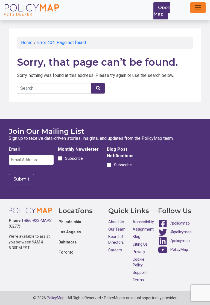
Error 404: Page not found (61, 42)
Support (140, 272)
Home (27, 42)
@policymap (181, 232)
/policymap (180, 223)
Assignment (143, 229)
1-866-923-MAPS (36, 220)
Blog (136, 236)
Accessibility (143, 222)
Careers (115, 250)
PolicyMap (179, 249)
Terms (138, 280)
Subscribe (73, 158)
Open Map (161, 11)
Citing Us (140, 244)
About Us (116, 222)
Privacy (139, 251)
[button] (198, 7)
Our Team (117, 229)
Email (14, 149)
